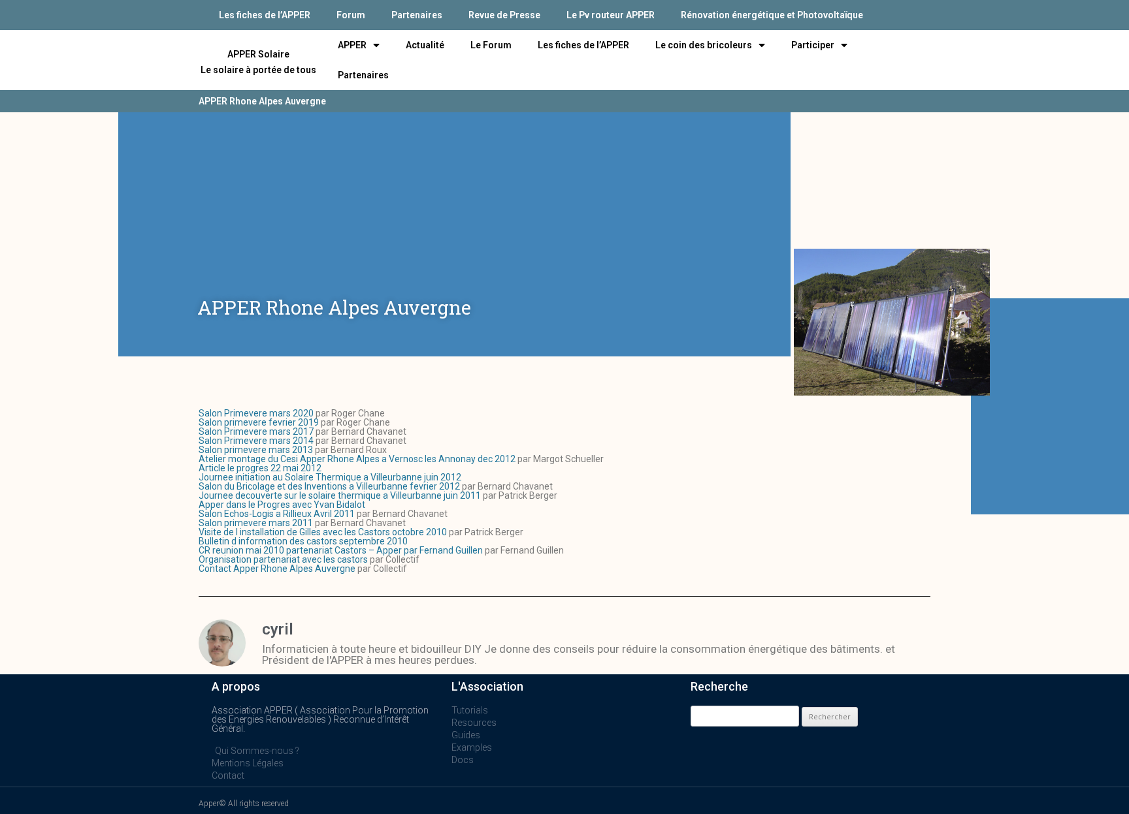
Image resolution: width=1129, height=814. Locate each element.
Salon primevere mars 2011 (256, 523)
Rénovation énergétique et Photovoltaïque (772, 15)
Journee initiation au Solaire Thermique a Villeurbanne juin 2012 (330, 477)
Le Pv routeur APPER (610, 15)
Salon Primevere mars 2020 (256, 413)
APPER (352, 45)
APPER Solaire (258, 54)
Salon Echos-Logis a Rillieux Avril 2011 (277, 514)
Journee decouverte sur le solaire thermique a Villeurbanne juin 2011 (340, 495)
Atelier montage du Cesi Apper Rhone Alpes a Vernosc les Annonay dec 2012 (357, 459)
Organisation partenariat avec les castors (283, 559)
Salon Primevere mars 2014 (256, 440)
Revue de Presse (504, 15)
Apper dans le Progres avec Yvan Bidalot (282, 504)
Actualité (425, 45)
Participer (812, 45)
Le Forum (491, 45)
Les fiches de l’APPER (264, 15)
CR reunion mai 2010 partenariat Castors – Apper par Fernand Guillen (341, 550)
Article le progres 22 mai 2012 (260, 468)
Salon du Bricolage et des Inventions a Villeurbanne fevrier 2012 (329, 486)
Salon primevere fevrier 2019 (259, 422)
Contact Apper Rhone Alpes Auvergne (277, 568)
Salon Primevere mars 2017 (256, 431)
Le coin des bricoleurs (703, 45)
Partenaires (416, 15)
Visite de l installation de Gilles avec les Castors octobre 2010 (323, 532)
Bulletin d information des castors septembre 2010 (303, 541)
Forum (350, 15)
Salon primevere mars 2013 (256, 450)
